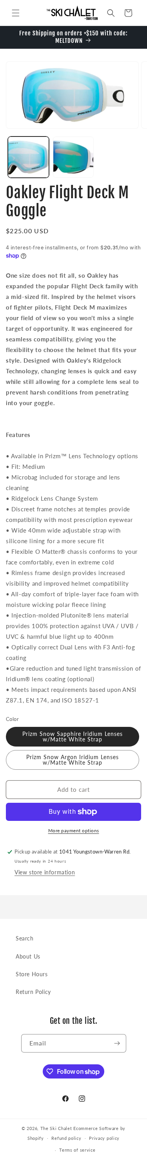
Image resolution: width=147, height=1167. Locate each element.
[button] (15, 13)
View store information (45, 872)
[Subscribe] (117, 1043)
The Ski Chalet (56, 1128)
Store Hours (32, 974)
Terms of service (77, 1149)
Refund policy (66, 1138)
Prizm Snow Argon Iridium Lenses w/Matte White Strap (72, 760)
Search (25, 938)
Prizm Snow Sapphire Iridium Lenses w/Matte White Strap (72, 736)
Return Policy (33, 991)
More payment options (73, 830)
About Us (28, 956)
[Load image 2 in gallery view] (73, 157)
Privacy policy (104, 1138)
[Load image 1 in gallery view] (28, 157)
